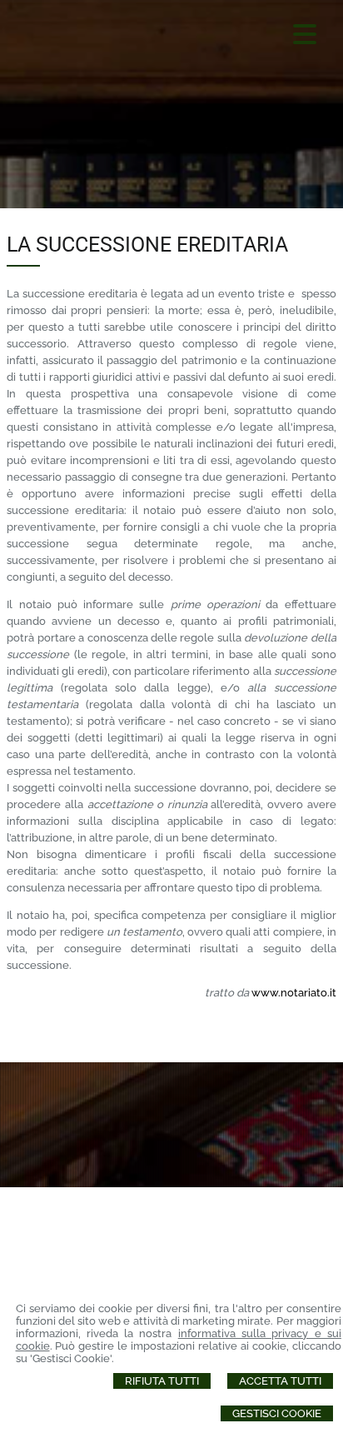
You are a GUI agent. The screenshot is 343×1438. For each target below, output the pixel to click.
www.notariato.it (293, 992)
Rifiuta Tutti (162, 1381)
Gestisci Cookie (276, 1413)
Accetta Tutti (280, 1381)
